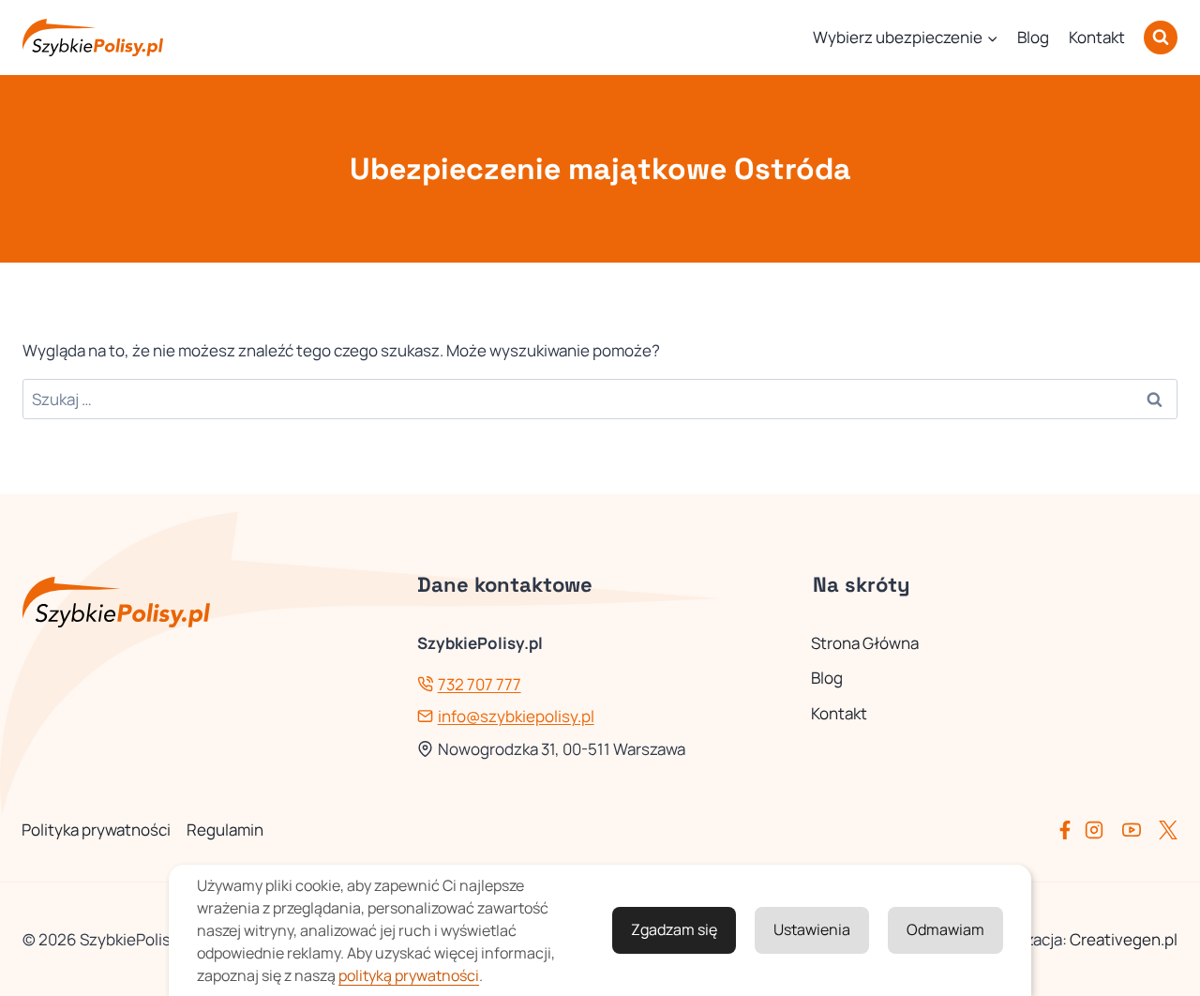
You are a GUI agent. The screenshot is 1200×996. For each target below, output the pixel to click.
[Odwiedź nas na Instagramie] (1101, 830)
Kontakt (1097, 37)
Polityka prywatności (96, 829)
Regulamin (225, 829)
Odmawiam (945, 929)
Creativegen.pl (1124, 939)
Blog (1033, 37)
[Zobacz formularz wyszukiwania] (1161, 37)
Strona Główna (865, 643)
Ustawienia (811, 929)
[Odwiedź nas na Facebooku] (1069, 830)
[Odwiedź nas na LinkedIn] (1168, 830)
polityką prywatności (408, 975)
